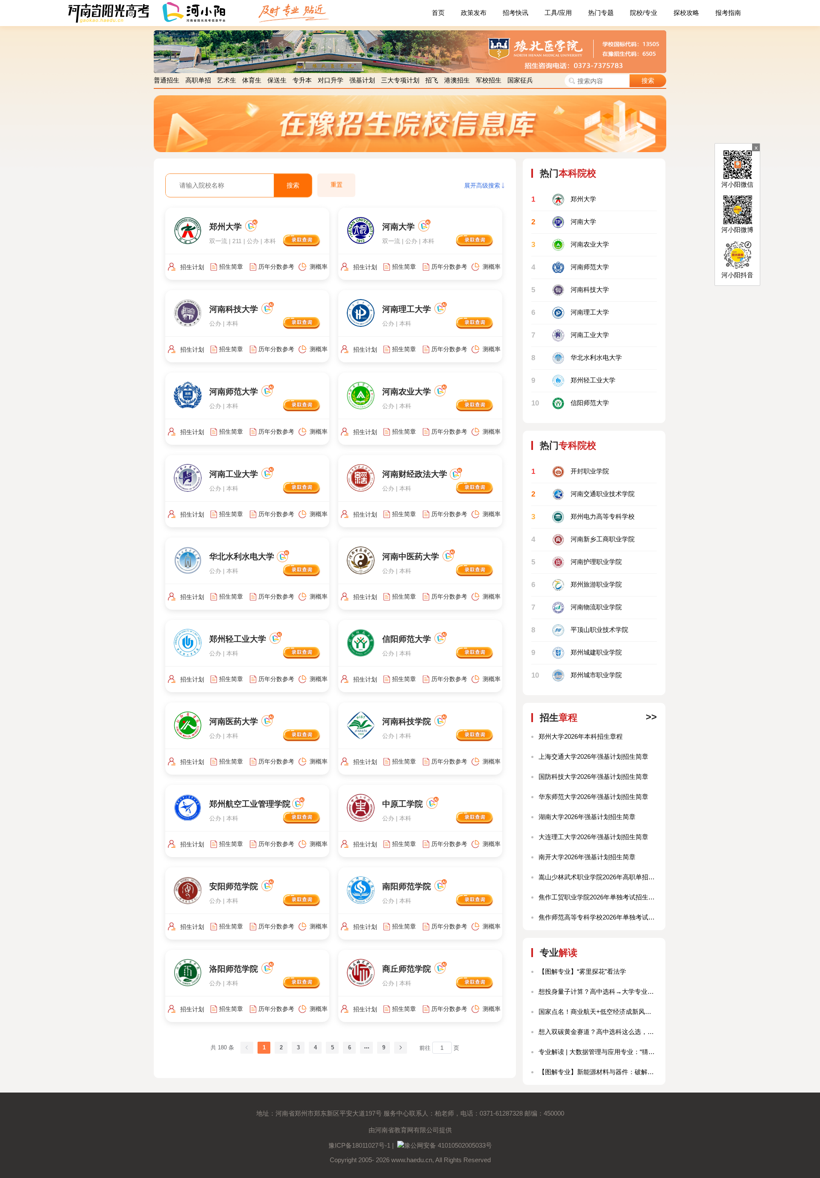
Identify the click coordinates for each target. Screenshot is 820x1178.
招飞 (431, 80)
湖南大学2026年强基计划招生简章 (587, 816)
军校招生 (488, 80)
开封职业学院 (570, 471)
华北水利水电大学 (576, 358)
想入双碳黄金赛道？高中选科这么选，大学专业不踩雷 (598, 1031)
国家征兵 (520, 80)
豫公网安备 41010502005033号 (448, 1145)
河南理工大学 (570, 312)
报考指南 (728, 12)
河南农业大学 (570, 245)
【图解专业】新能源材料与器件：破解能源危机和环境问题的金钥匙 (598, 1071)
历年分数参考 (276, 266)
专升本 (302, 80)
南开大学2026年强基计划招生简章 (587, 857)
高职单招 (198, 80)
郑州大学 (563, 199)
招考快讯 (515, 12)
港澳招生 (457, 80)
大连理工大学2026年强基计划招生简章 (593, 836)
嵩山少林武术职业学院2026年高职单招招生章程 (598, 877)
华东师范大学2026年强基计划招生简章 (593, 796)
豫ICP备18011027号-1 (359, 1145)
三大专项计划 (400, 80)
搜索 (647, 80)
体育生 (251, 80)
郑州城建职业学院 (576, 653)
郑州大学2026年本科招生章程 (581, 736)
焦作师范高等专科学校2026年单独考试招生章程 (598, 917)
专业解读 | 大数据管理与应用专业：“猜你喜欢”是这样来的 (598, 1051)
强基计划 (362, 80)
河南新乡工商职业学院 (583, 539)
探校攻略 (686, 12)
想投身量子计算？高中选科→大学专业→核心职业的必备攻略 (598, 991)
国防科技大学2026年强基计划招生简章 (593, 776)
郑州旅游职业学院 (576, 585)
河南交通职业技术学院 (583, 494)
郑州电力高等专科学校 (583, 517)
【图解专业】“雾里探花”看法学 (582, 971)
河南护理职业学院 (576, 562)
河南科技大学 (570, 290)
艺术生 (226, 80)
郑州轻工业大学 (573, 380)
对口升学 (330, 80)
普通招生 (166, 80)
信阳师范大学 (570, 403)
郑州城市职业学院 (576, 675)
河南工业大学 (570, 335)
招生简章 (231, 266)
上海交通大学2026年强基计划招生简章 (593, 756)
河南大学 (563, 222)
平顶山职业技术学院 (579, 630)
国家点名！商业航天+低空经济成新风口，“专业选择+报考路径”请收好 (598, 1011)
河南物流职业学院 (576, 607)
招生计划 (192, 267)
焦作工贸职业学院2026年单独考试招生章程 (598, 897)
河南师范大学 (570, 267)
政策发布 (473, 12)
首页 (438, 12)
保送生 (277, 80)
